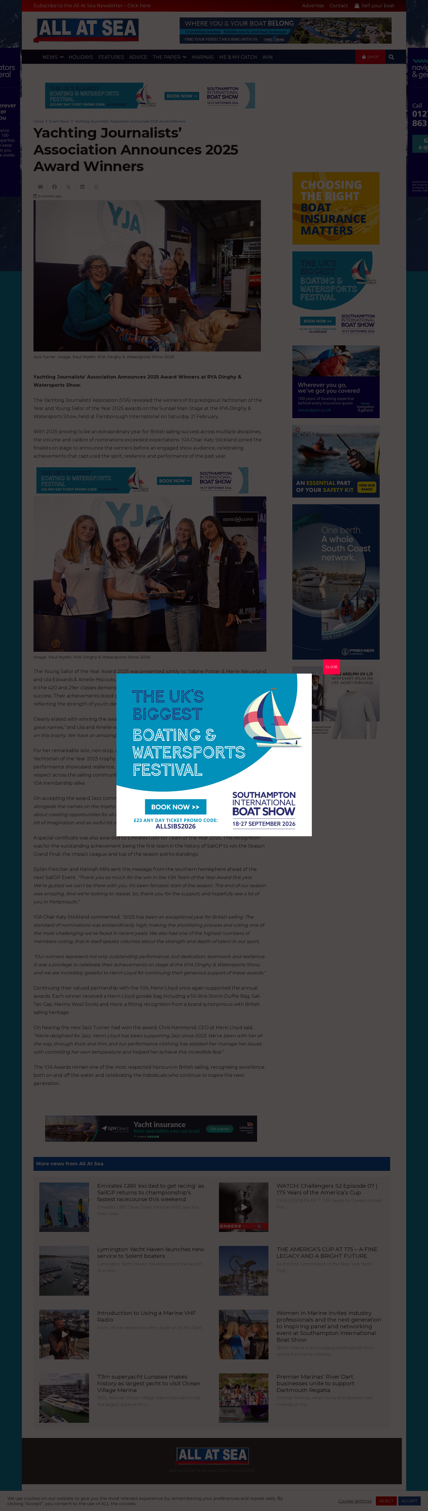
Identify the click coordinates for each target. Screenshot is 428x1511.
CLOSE (332, 667)
